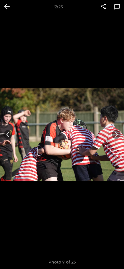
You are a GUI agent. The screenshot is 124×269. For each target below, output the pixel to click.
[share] (103, 7)
